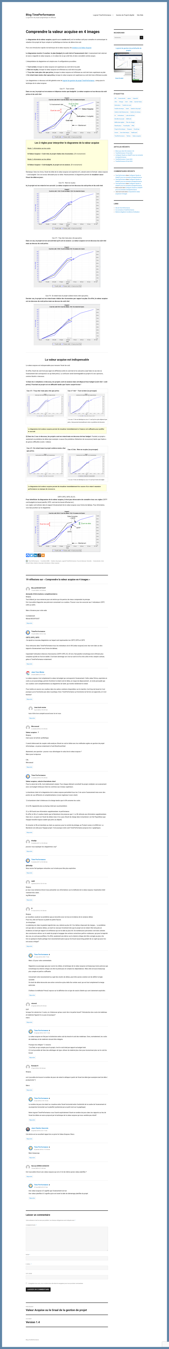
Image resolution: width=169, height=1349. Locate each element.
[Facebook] (27, 555)
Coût (102, 561)
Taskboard (134, 132)
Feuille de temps (119, 108)
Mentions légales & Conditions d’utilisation (127, 212)
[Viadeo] (39, 555)
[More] (43, 555)
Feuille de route (126, 105)
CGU (116, 101)
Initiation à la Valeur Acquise (81, 48)
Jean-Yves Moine (37, 672)
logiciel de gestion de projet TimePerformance (78, 80)
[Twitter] (31, 555)
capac (129, 98)
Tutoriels (89, 561)
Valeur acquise (55, 563)
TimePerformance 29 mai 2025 (123, 161)
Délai (131, 101)
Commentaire (31, 1225)
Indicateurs (47, 563)
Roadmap (136, 129)
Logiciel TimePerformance (102, 15)
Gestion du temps (135, 112)
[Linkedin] (35, 555)
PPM (133, 125)
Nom (28, 1254)
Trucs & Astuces (81, 561)
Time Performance (34, 561)
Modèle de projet (119, 119)
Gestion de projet (56, 561)
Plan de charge (130, 122)
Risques (129, 129)
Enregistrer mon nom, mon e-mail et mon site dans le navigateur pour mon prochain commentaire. (55, 1283)
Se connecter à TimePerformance (124, 210)
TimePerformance (120, 136)
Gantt (127, 108)
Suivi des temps (124, 132)
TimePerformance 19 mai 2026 (123, 153)
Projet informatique (120, 129)
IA (115, 115)
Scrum (116, 132)
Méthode (128, 119)
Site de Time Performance (122, 208)
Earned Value (29, 563)
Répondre (29, 623)
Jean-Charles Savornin (39, 1128)
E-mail (28, 1264)
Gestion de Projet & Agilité (125, 15)
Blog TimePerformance (40, 14)
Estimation (117, 105)
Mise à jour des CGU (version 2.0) (124, 151)
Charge (121, 101)
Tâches (128, 136)
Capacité (135, 98)
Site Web (140, 15)
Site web (29, 1273)
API (115, 98)
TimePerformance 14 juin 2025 (123, 159)
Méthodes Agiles (119, 122)
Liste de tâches (130, 115)
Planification (118, 125)
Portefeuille (126, 125)
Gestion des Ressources (121, 112)
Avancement (96, 561)
